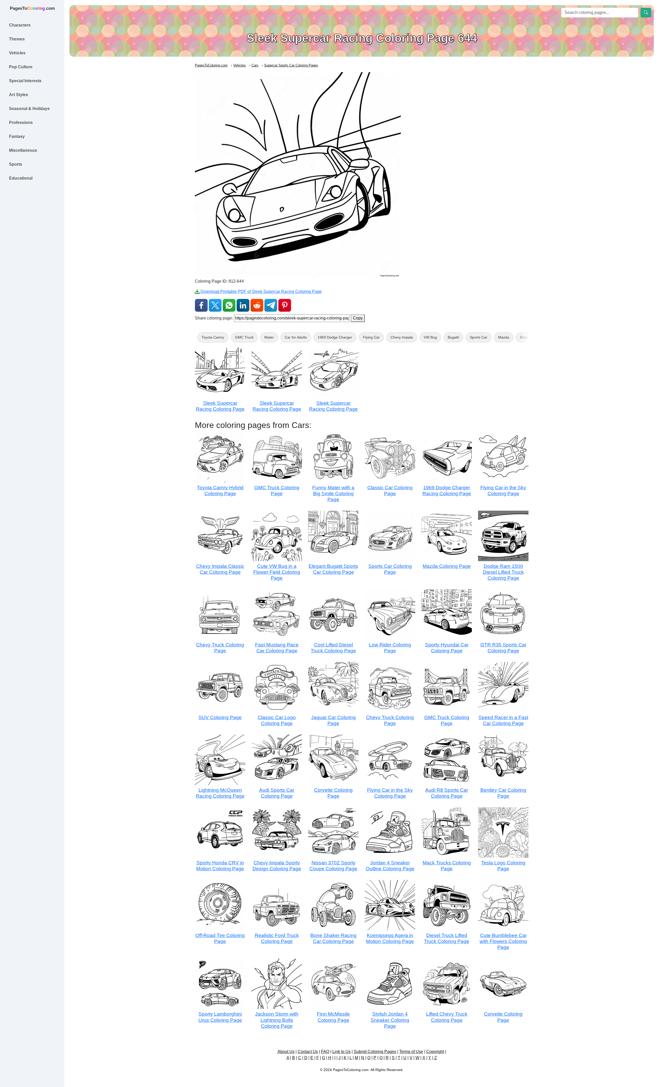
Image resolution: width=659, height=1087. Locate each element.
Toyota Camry (213, 337)
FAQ (325, 1051)
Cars (255, 65)
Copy (358, 318)
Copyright (435, 1051)
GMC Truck (244, 337)
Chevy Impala (402, 337)
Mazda (503, 337)
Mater (269, 337)
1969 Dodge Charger (335, 337)
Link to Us (341, 1051)
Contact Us (308, 1051)
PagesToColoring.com (211, 65)
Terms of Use (411, 1051)
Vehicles (239, 65)
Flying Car (371, 337)
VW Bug (430, 337)
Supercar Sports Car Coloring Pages (291, 65)
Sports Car (478, 337)
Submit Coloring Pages (375, 1051)
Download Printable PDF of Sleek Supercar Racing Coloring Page (261, 291)
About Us (286, 1051)
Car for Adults (296, 337)
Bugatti (453, 337)
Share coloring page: (214, 318)
